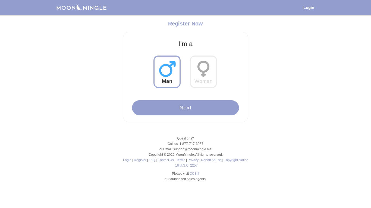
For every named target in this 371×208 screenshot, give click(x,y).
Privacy (193, 160)
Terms (181, 160)
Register (140, 160)
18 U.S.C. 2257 (186, 165)
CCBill (194, 174)
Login (308, 7)
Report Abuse (211, 160)
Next (185, 107)
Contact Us (166, 160)
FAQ (152, 160)
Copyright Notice (236, 160)
